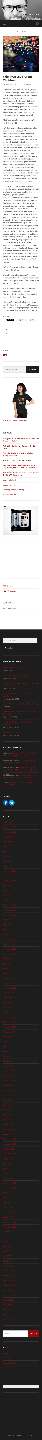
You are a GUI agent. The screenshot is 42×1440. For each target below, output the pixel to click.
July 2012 (7, 1305)
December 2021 (9, 880)
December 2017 (9, 1022)
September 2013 (9, 1236)
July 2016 (7, 1105)
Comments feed (9, 1363)
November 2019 (9, 949)
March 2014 (8, 1207)
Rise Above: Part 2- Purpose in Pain (17, 460)
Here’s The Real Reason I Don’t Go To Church (20, 667)
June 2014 (7, 1193)
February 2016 (9, 1129)
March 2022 (8, 866)
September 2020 (9, 915)
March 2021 (8, 900)
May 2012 (7, 1314)
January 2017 (8, 1076)
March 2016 (8, 1124)
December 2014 (9, 1183)
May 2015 (7, 1173)
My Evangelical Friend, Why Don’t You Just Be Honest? (20, 723)
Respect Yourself (9, 494)
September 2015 (9, 1154)
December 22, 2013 (10, 84)
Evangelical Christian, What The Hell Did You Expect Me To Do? (21, 684)
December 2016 (9, 1080)
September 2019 (9, 954)
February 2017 (9, 1071)
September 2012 (9, 1295)
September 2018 (9, 997)
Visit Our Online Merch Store (15, 420)
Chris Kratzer (21, 1435)
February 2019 (9, 983)
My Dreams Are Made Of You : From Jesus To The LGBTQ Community (21, 473)
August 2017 (8, 1041)
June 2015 (7, 1168)
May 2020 (7, 934)
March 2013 (8, 1266)
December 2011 (9, 1319)
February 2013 (9, 1271)
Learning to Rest (9, 480)
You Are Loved (9, 485)
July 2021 (7, 885)
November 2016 (9, 1085)
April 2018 (7, 1007)
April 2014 (7, 1202)
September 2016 (9, 1095)
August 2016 (8, 1100)
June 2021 (7, 890)
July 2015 (7, 1163)
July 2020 (7, 924)
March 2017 (8, 1066)
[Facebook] (6, 803)
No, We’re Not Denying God (14, 732)
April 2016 (7, 1119)
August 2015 (8, 1158)
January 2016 (8, 1134)
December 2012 (9, 1280)
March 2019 (8, 978)
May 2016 (7, 1114)
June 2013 (7, 1251)
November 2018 (9, 988)
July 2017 (7, 1046)
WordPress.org (9, 1368)
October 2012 (8, 1290)
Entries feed (7, 1358)
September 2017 (9, 1036)
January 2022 (8, 876)
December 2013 (9, 1222)
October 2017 (8, 1032)
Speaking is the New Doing (13, 489)
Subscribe (32, 369)
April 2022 (7, 861)
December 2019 (9, 944)
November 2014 (9, 1188)
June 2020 (7, 929)
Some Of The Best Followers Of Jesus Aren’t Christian (20, 694)
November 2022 (9, 832)
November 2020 (9, 910)
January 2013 (8, 1275)
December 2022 (9, 827)
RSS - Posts (7, 586)
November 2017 (9, 1027)
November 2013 (9, 1227)
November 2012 (9, 1285)
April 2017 (7, 1061)
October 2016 (8, 1090)
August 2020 (8, 919)
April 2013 (7, 1261)
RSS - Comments (9, 591)
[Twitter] (12, 803)
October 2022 (8, 837)
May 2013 (7, 1256)
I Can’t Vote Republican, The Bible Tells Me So (21, 704)
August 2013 (8, 1241)
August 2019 (8, 959)
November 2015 (9, 1144)
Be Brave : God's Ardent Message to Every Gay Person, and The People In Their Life (20, 466)
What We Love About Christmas (17, 78)
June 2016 (7, 1110)
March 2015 (8, 1178)
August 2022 (8, 846)
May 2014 (7, 1197)
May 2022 (7, 856)
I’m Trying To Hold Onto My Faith (16, 675)
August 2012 (8, 1300)
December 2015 (9, 1139)
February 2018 (9, 1017)
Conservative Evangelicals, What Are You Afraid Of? (19, 712)
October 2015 (8, 1149)
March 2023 (8, 822)
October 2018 (8, 993)
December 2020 (9, 905)
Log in (5, 1353)
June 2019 (7, 968)
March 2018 (8, 1012)
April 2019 (7, 973)
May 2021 (7, 895)
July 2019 (7, 963)
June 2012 (7, 1310)
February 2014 (9, 1212)
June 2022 (7, 851)
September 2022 (9, 842)
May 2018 (7, 1002)
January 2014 (8, 1217)
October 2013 (8, 1231)
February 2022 (9, 871)
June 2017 (7, 1051)
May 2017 (7, 1056)
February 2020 (9, 939)
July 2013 (7, 1246)
